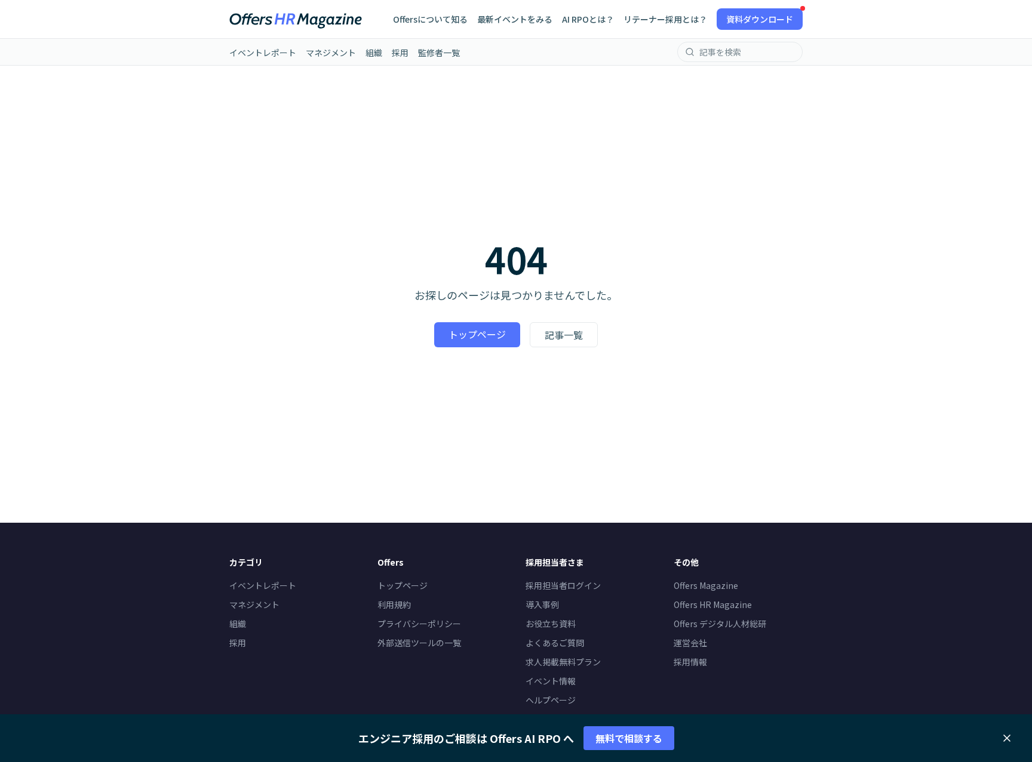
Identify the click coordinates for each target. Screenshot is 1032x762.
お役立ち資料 (551, 624)
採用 (400, 52)
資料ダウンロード (759, 19)
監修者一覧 (439, 52)
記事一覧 (564, 335)
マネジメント (331, 52)
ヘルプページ (551, 700)
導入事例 (542, 604)
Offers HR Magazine (713, 604)
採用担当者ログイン (563, 585)
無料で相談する (628, 738)
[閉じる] (1007, 738)
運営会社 (690, 643)
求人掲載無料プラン (563, 662)
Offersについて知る (430, 19)
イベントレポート (262, 52)
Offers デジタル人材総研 (720, 624)
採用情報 (690, 662)
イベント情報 (551, 681)
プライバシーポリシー (419, 624)
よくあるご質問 (555, 643)
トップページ (477, 334)
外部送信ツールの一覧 (419, 643)
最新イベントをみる (514, 19)
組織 (374, 52)
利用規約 (394, 604)
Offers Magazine (706, 585)
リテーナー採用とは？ (665, 19)
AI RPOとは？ (588, 19)
